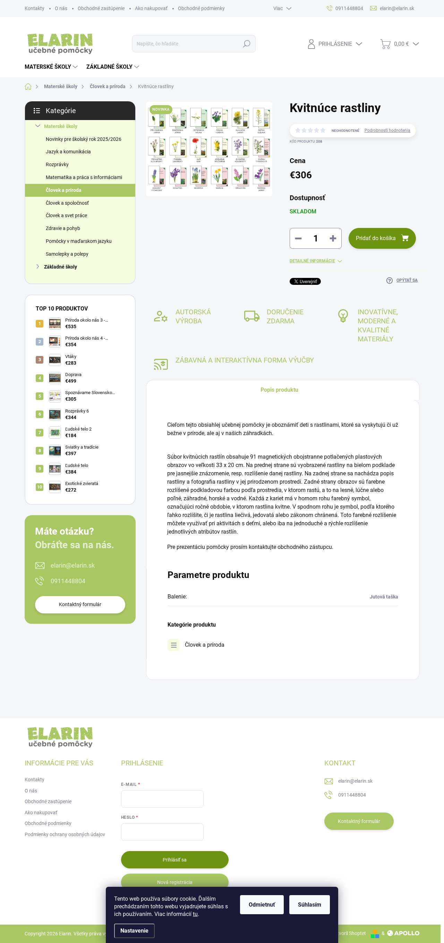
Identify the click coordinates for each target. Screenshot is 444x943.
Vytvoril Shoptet (349, 933)
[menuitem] (52, 67)
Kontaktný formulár (80, 604)
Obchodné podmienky (201, 8)
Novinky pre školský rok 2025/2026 (83, 139)
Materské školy (60, 126)
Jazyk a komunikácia (68, 151)
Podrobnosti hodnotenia (387, 130)
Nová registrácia (175, 882)
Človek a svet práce (66, 215)
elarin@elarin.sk (73, 565)
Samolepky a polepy (67, 254)
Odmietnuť (262, 904)
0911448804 (68, 581)
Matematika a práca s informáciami (84, 177)
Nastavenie (134, 930)
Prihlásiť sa (175, 860)
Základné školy (60, 267)
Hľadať (246, 43)
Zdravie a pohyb (63, 228)
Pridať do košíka (376, 238)
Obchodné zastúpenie (101, 8)
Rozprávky (57, 164)
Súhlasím (309, 904)
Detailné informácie (312, 260)
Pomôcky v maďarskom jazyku (79, 241)
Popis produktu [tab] (279, 389)
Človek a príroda (64, 190)
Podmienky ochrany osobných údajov (65, 834)
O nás (61, 8)
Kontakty (34, 8)
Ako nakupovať (151, 8)
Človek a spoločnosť (67, 203)
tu (195, 914)
